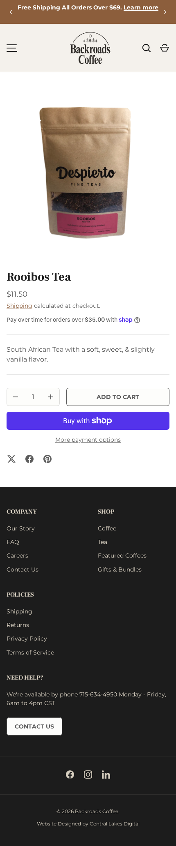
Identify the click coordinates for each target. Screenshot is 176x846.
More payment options (88, 439)
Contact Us (22, 569)
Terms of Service (30, 652)
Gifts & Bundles (120, 569)
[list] (88, 174)
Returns (18, 625)
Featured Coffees (122, 555)
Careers (17, 555)
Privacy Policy (27, 638)
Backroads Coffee (96, 811)
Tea (102, 542)
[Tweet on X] (11, 459)
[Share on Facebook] (29, 459)
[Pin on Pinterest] (47, 459)
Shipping (19, 305)
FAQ (13, 542)
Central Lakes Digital (115, 824)
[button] (165, 48)
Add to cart (118, 397)
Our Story (21, 528)
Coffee (107, 528)
